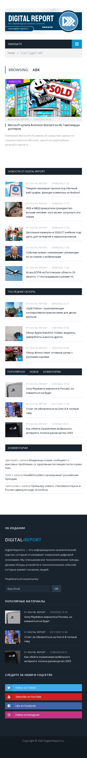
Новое (34, 371)
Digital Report (20, 119)
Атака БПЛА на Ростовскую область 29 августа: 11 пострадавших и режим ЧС (50, 274)
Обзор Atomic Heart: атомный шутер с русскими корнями (49, 354)
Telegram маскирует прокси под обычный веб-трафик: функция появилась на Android (53, 190)
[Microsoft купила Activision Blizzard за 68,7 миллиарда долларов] (43, 99)
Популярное (16, 371)
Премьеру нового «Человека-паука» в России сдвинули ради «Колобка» (43, 488)
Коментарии (52, 371)
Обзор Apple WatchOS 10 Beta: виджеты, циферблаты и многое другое (51, 334)
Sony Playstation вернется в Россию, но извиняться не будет (50, 390)
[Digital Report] (43, 20)
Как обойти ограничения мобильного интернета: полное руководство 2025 (49, 430)
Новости (14, 81)
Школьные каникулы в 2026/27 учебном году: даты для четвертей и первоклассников (54, 234)
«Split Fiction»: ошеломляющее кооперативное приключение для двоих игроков (51, 312)
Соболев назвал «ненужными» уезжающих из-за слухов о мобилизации (52, 254)
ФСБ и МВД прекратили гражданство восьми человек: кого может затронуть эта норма (53, 212)
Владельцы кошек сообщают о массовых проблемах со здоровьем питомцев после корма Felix (43, 464)
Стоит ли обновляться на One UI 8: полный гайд (52, 410)
